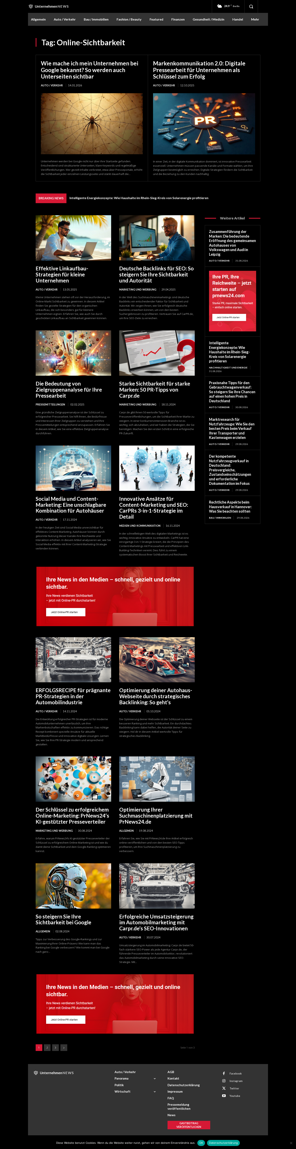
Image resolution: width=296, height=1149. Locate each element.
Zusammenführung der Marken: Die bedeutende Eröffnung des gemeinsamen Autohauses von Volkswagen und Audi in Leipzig (232, 242)
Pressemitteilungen (50, 404)
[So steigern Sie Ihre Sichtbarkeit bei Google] (73, 886)
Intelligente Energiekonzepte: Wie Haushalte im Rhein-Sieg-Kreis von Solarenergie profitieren (138, 198)
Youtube (235, 1095)
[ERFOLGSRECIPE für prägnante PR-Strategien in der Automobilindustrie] (73, 660)
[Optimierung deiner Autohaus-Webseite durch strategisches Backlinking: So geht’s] (157, 660)
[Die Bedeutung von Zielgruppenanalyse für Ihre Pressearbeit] (73, 353)
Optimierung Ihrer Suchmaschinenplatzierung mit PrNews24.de (156, 815)
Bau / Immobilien (220, 517)
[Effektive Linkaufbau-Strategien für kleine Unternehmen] (73, 238)
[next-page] (63, 1047)
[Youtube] (224, 1096)
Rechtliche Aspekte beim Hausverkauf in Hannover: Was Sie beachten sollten (230, 506)
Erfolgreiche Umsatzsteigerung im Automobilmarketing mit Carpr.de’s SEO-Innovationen (156, 922)
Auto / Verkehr (52, 85)
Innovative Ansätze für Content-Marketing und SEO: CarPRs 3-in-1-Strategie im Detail (153, 507)
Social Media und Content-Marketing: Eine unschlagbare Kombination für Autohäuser (71, 504)
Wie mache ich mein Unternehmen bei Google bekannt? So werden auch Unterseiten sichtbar (89, 70)
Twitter (234, 1088)
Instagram (236, 1081)
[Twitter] (224, 1088)
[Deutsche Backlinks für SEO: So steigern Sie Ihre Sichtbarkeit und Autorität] (157, 238)
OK (201, 1142)
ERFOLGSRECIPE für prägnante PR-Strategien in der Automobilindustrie (73, 696)
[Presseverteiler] (115, 625)
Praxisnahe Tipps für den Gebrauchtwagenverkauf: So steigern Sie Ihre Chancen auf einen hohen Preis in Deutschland (232, 392)
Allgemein (126, 830)
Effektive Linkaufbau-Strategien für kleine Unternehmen (62, 274)
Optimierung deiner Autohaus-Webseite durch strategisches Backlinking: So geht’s (155, 696)
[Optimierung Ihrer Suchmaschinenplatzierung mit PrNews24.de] (157, 779)
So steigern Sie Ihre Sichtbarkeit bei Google (63, 919)
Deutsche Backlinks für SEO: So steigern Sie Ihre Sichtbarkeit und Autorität (156, 274)
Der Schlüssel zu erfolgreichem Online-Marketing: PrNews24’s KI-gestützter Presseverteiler (72, 815)
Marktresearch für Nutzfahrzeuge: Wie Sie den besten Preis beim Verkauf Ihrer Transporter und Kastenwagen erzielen (232, 428)
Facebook (236, 1073)
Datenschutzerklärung (223, 1142)
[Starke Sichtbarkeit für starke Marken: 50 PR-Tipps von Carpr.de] (157, 353)
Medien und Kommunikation (139, 525)
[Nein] (291, 1143)
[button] (251, 6)
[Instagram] (224, 1081)
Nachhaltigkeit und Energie (228, 367)
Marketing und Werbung (137, 289)
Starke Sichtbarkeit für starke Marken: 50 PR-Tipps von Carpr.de (154, 389)
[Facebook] (224, 1073)
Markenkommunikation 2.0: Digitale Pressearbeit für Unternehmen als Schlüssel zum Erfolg (199, 70)
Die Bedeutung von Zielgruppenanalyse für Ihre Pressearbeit (69, 389)
